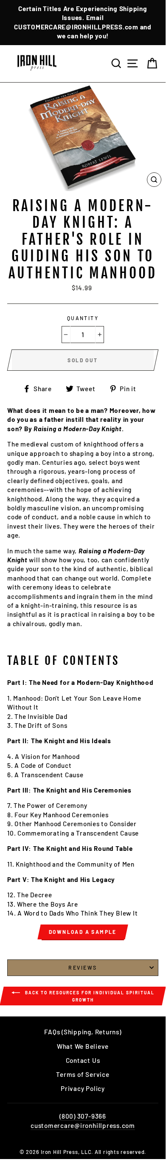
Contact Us (83, 1060)
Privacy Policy (83, 1088)
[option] (82, 22)
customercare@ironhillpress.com (83, 1125)
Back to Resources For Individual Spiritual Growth (89, 996)
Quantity (83, 318)
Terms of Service (82, 1074)
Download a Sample (83, 932)
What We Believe (83, 1046)
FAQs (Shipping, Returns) (82, 1032)
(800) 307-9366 (82, 1116)
